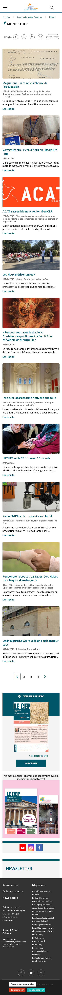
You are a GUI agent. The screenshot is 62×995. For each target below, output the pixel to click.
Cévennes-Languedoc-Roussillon (29, 17)
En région (6, 17)
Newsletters (10, 897)
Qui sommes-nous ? (11, 907)
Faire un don (8, 920)
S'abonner (31, 763)
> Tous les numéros (38, 755)
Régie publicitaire (10, 917)
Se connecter (10, 885)
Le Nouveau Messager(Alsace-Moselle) (40, 951)
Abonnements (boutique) (13, 910)
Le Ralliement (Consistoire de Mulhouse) (39, 941)
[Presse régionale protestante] (31, 7)
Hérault (52, 17)
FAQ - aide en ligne (10, 913)
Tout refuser (17, 989)
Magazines (38, 885)
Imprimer (54, 37)
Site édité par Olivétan (9, 931)
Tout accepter (36, 989)
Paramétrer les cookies (22, 984)
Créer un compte (12, 891)
